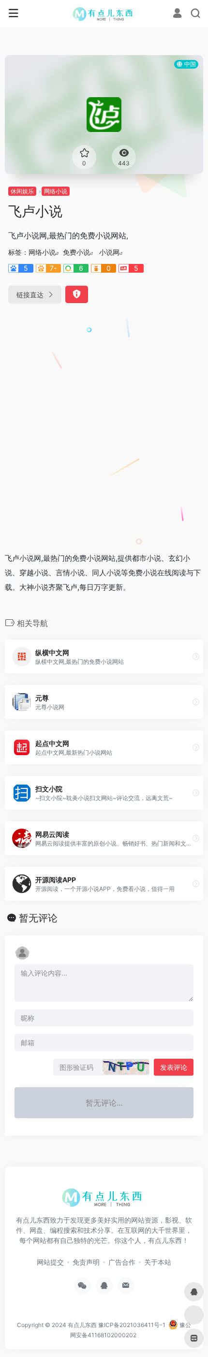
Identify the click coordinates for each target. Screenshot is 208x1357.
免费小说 (76, 252)
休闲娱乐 (22, 191)
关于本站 (157, 1262)
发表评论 (173, 1067)
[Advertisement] (104, 424)
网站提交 (50, 1262)
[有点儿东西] (104, 13)
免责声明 (86, 1262)
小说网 (109, 252)
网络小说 (55, 191)
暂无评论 (38, 918)
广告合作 (121, 1262)
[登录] (177, 14)
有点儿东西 (82, 1324)
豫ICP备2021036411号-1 (131, 1324)
